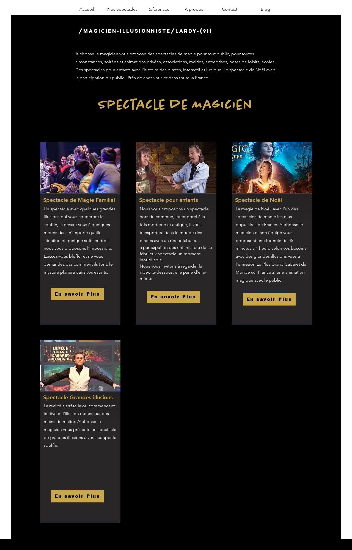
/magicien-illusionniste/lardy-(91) (145, 31)
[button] (122, 9)
